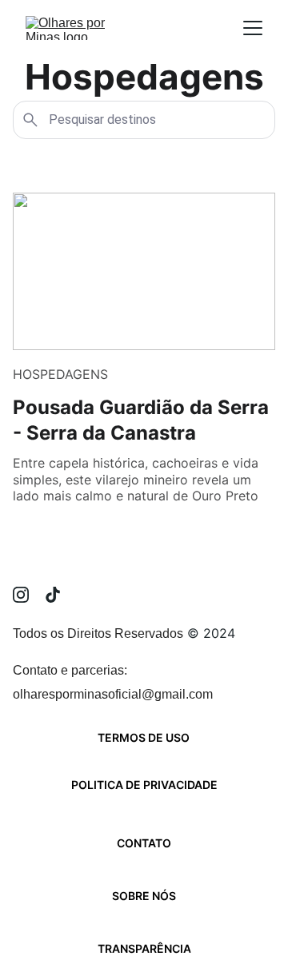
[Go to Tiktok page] (53, 595)
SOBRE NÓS (144, 895)
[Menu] (252, 28)
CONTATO (144, 843)
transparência (144, 948)
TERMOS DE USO (144, 737)
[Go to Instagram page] (29, 595)
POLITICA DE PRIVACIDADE (144, 784)
